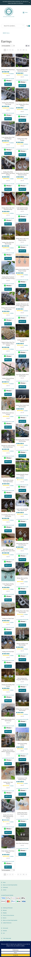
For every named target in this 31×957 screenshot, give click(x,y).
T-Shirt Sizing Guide (7, 938)
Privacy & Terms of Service (8, 915)
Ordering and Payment (7, 907)
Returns (4, 918)
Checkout (5, 930)
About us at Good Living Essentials (10, 885)
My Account (5, 928)
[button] (5, 71)
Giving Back (5, 887)
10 (23, 50)
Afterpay (5, 910)
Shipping (4, 913)
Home (4, 882)
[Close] (29, 2)
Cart (4, 933)
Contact (4, 889)
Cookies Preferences (7, 922)
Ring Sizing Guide (6, 941)
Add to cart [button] (8, 84)
